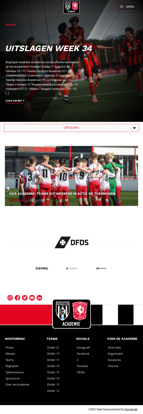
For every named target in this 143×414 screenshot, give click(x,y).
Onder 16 (53, 366)
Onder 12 (53, 391)
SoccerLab (130, 409)
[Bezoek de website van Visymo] (41, 269)
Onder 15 (53, 372)
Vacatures (114, 360)
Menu (130, 6)
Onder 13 (53, 385)
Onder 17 (53, 360)
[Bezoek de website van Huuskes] (71, 269)
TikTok (81, 372)
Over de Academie (17, 385)
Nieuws (10, 354)
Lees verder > (15, 100)
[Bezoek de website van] (71, 242)
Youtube (82, 366)
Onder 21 (53, 347)
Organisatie (115, 354)
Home (10, 347)
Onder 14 (53, 378)
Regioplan (12, 366)
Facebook (83, 354)
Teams (10, 360)
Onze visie (114, 347)
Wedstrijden (18, 200)
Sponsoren (13, 378)
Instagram (83, 347)
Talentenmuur (15, 372)
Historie (113, 366)
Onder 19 (53, 354)
